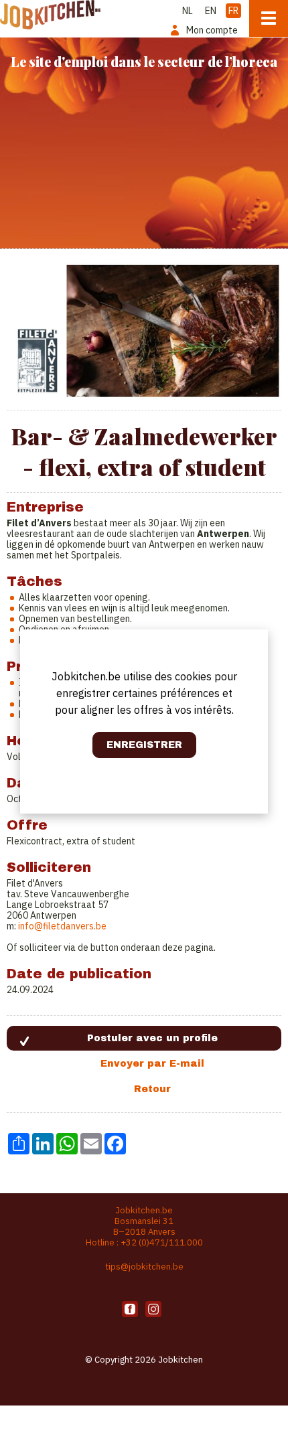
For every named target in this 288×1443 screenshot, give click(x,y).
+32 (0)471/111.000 (162, 1242)
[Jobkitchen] (50, 14)
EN (210, 11)
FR (233, 11)
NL (187, 11)
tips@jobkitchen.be (144, 1266)
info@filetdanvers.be (62, 926)
